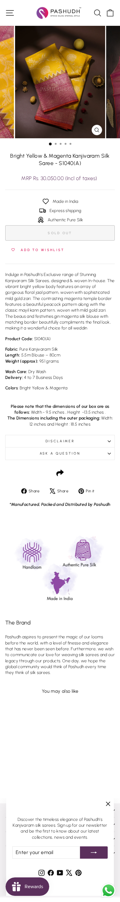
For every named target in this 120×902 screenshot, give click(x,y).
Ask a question (60, 453)
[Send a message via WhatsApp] (108, 890)
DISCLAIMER (60, 441)
